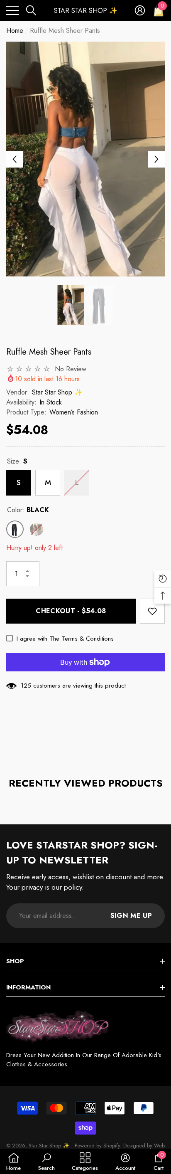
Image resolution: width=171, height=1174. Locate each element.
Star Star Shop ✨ (57, 392)
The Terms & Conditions (81, 638)
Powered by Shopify (97, 1145)
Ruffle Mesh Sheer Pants (48, 352)
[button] (31, 10)
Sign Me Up (131, 915)
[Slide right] (156, 159)
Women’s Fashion (73, 412)
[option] (85, 159)
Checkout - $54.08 (71, 611)
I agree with (32, 638)
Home (14, 30)
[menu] (12, 10)
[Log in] (140, 10)
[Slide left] (14, 159)
